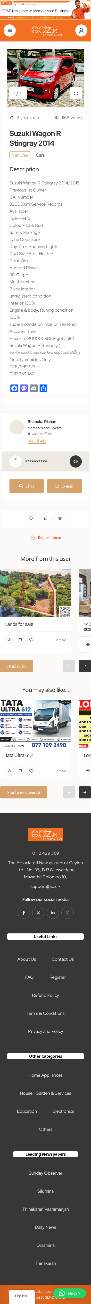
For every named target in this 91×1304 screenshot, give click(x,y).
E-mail (67, 486)
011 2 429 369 (45, 853)
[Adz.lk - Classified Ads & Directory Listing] (45, 30)
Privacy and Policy (45, 1031)
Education (27, 1111)
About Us (26, 959)
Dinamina (46, 1245)
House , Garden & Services (45, 1093)
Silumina (45, 1191)
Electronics (63, 1111)
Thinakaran (45, 1263)
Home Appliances (45, 1075)
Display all (16, 666)
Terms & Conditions (45, 1013)
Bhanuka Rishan (42, 422)
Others (45, 1129)
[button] (69, 1293)
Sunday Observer (45, 1173)
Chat (29, 486)
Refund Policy (45, 995)
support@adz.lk (46, 886)
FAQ (29, 977)
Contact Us (63, 959)
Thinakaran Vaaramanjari (45, 1209)
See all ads (37, 441)
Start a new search (23, 792)
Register (58, 977)
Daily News (45, 1227)
